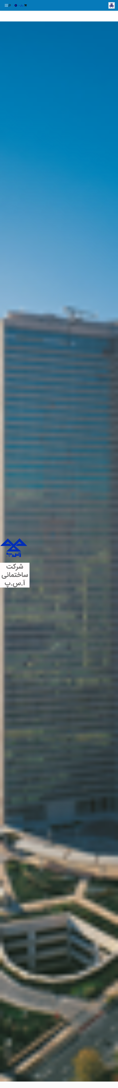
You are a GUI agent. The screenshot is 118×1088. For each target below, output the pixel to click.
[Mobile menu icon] (6, 5)
